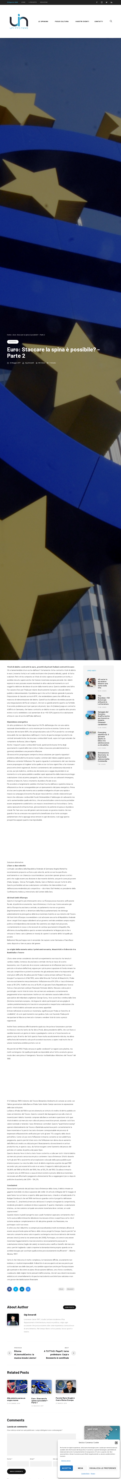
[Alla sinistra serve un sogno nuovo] (17, 1386)
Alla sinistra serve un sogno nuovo (16, 1399)
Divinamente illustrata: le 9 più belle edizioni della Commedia (103, 757)
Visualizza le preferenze (102, 1468)
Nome (9, 1459)
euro (61, 1289)
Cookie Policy (85, 1473)
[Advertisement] (41, 841)
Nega (80, 1468)
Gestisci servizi (66, 1461)
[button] (116, 1443)
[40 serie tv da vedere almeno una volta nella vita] (91, 682)
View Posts (69, 1307)
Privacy (93, 1473)
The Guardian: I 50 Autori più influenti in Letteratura (104, 699)
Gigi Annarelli (29, 363)
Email (32, 1459)
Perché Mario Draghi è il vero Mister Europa (65, 1399)
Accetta (66, 1468)
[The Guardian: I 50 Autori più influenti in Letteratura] (91, 697)
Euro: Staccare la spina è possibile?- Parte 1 (39, 1400)
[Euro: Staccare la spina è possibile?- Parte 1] (41, 1386)
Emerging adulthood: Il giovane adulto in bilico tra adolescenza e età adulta (103, 738)
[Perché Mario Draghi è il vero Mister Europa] (66, 1386)
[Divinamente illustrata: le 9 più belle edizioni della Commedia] (91, 756)
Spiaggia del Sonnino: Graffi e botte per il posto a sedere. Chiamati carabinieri (104, 718)
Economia (12, 342)
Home (9, 335)
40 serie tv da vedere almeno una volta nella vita (103, 683)
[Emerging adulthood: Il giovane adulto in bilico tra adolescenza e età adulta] (91, 732)
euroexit (70, 1289)
